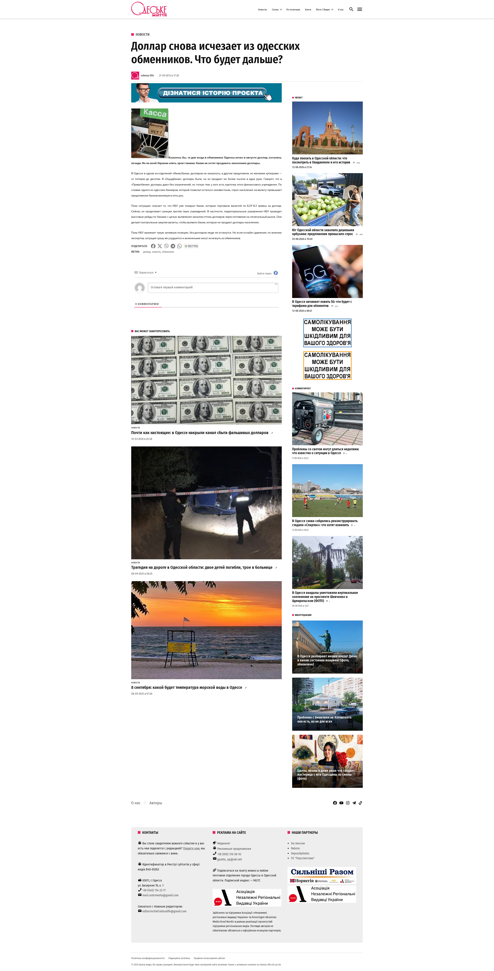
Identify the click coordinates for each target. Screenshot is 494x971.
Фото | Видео (323, 9)
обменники (168, 251)
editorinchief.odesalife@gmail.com (164, 911)
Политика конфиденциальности (148, 958)
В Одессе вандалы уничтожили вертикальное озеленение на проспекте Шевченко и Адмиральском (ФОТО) (325, 597)
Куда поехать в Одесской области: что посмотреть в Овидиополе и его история (321, 160)
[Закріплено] (360, 9)
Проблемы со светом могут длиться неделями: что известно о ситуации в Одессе (325, 451)
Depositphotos (300, 853)
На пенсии (298, 843)
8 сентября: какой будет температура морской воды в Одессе (186, 687)
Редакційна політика (179, 958)
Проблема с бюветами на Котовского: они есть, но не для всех (324, 719)
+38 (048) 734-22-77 (154, 890)
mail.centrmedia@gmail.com (160, 895)
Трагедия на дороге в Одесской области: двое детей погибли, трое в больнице (201, 567)
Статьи (275, 9)
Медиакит (223, 843)
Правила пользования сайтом (209, 958)
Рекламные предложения (234, 849)
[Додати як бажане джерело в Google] (191, 246)
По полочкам (293, 9)
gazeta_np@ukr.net (229, 859)
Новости (262, 9)
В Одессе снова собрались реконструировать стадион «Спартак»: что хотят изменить (325, 523)
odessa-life (147, 75)
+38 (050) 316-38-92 (229, 854)
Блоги (308, 9)
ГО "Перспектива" (303, 858)
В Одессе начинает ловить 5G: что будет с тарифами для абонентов (322, 304)
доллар (147, 251)
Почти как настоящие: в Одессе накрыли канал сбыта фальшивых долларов (199, 432)
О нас (340, 9)
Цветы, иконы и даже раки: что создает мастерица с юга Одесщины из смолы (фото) (325, 775)
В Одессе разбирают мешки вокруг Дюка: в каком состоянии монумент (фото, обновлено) (327, 660)
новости (156, 251)
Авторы (156, 803)
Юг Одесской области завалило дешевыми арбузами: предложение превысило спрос (323, 232)
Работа (295, 848)
